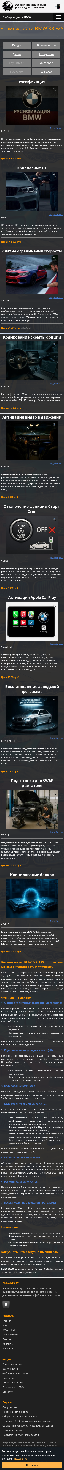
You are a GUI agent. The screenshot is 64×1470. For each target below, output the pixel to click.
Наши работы (10, 1334)
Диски (17, 54)
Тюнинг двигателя (12, 1382)
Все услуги (8, 1391)
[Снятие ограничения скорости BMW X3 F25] (32, 274)
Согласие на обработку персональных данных (28, 1425)
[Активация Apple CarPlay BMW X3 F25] (32, 621)
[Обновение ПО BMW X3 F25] (32, 191)
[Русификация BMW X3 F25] (32, 105)
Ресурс (17, 45)
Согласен (32, 1465)
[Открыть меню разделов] (58, 17)
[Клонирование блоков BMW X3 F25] (32, 898)
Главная (6, 1320)
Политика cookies (12, 1430)
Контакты (7, 1343)
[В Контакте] (6, 1304)
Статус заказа (9, 1407)
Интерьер (46, 63)
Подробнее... (56, 128)
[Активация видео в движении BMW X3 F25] (32, 440)
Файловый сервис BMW (15, 1373)
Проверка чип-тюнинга (15, 1411)
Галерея (6, 1339)
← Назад (46, 72)
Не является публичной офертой (20, 1434)
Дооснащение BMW (13, 1387)
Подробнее (20, 1458)
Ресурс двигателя (12, 1364)
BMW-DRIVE (8, 1330)
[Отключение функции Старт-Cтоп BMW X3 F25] (32, 535)
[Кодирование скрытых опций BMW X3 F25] (32, 360)
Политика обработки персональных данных (27, 1421)
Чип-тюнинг (9, 1377)
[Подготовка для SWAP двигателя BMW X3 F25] (32, 809)
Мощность (46, 54)
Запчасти (7, 1348)
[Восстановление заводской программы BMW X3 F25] (32, 715)
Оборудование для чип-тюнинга (20, 1416)
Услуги (6, 1325)
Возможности (46, 45)
